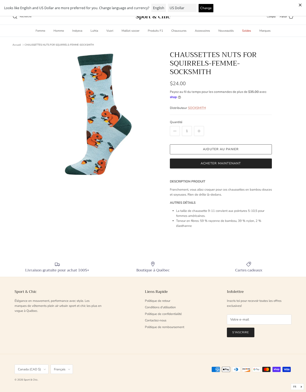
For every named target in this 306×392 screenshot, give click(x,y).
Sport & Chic (31, 379)
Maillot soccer (130, 31)
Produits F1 (155, 31)
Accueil (16, 44)
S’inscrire (240, 332)
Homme (58, 31)
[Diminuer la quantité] (175, 131)
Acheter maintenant (221, 163)
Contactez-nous (155, 320)
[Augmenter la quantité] (199, 131)
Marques (265, 31)
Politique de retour (157, 301)
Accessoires (202, 31)
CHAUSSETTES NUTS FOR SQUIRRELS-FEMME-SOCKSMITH (59, 44)
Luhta (94, 31)
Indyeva (77, 31)
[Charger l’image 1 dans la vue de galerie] (97, 114)
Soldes (246, 31)
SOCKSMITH (197, 108)
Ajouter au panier (221, 149)
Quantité (176, 122)
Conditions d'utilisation (160, 307)
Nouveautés (226, 31)
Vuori (109, 31)
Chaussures (179, 31)
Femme (40, 31)
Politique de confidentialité (163, 314)
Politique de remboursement (164, 327)
